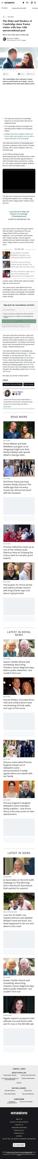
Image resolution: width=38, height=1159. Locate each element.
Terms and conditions (19, 1127)
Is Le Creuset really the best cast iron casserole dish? (9, 1079)
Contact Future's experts (19, 1122)
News (24, 40)
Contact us (19, 1125)
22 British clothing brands (28, 1078)
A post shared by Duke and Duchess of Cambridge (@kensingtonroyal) (19, 213)
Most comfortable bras (28, 1093)
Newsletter (32, 74)
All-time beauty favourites (10, 1075)
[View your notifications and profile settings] (23, 2)
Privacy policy (19, 1130)
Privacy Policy (13, 326)
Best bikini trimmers (10, 1090)
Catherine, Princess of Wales (13, 384)
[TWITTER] (13, 394)
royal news (14, 134)
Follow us (22, 74)
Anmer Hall (29, 364)
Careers (19, 1136)
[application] (19, 180)
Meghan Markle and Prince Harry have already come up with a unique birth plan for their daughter (19, 136)
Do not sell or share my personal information (19, 1139)
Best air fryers (28, 1090)
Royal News (11, 17)
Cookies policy (19, 1133)
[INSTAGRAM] (16, 394)
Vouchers (19, 1082)
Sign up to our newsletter (26, 1101)
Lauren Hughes (14, 38)
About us (19, 1119)
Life (4, 17)
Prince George (28, 384)
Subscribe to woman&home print (12, 1102)
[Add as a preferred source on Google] (19, 1145)
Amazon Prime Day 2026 (19, 8)
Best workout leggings (10, 1093)
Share (7, 74)
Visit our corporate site (26, 1152)
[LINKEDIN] (19, 394)
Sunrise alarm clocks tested (28, 1075)
